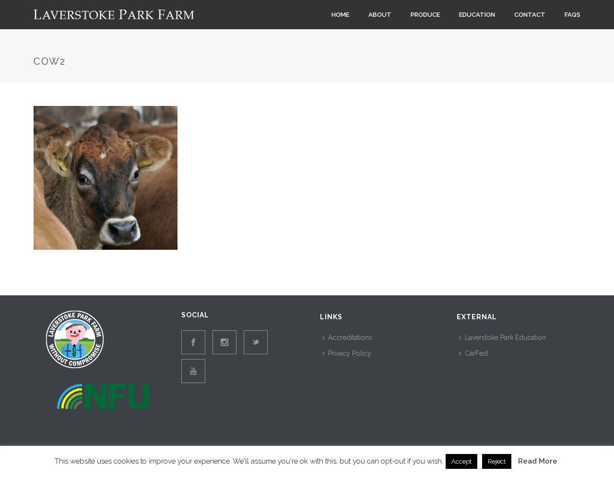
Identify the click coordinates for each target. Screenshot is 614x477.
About (379, 14)
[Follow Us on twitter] (256, 342)
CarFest (476, 353)
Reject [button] (497, 461)
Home (340, 14)
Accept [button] (461, 461)
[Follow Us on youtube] (193, 371)
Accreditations (350, 337)
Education (477, 14)
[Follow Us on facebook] (193, 342)
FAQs (572, 14)
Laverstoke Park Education (505, 337)
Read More (537, 461)
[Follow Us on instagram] (224, 342)
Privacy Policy (349, 353)
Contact (529, 14)
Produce (425, 14)
